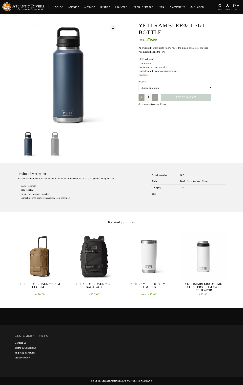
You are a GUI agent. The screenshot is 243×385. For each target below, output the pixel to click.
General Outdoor (142, 6)
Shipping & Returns (25, 352)
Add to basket (186, 97)
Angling (58, 6)
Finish (142, 82)
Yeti (182, 187)
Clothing (89, 6)
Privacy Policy (22, 357)
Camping (73, 6)
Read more (144, 75)
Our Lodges (197, 6)
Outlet (161, 6)
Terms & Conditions (25, 347)
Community (177, 6)
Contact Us (20, 342)
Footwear (121, 6)
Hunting (105, 6)
